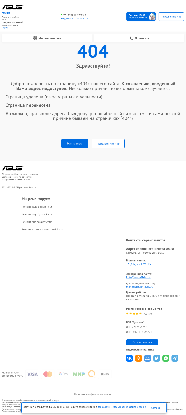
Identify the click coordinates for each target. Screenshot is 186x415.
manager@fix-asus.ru (139, 286)
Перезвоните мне (108, 143)
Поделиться (129, 358)
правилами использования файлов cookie (122, 406)
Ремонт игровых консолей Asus (42, 229)
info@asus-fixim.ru (138, 277)
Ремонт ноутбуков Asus (37, 214)
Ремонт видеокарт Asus (37, 222)
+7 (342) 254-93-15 (74, 14)
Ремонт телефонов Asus (37, 206)
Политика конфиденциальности (93, 394)
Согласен (156, 407)
